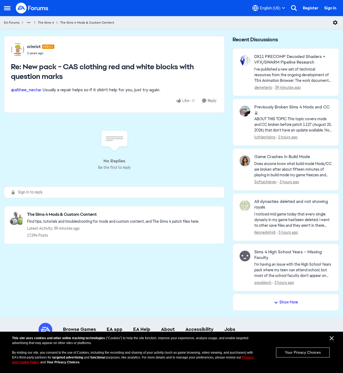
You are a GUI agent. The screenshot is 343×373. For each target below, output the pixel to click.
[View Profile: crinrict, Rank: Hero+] (17, 49)
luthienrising (264, 137)
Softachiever (265, 182)
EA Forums (12, 22)
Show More (288, 302)
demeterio (263, 87)
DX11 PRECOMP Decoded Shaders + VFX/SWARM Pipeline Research (289, 59)
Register (310, 8)
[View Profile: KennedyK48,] (245, 205)
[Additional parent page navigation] (28, 22)
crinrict (34, 46)
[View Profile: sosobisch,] (245, 256)
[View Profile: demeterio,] (245, 60)
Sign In (330, 8)
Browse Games (79, 329)
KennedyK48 (264, 232)
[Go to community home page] (32, 8)
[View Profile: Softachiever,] (245, 160)
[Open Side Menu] (7, 8)
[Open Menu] (335, 22)
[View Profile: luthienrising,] (245, 111)
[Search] (294, 8)
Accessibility (199, 329)
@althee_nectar (26, 90)
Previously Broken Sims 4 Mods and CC (292, 107)
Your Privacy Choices (303, 352)
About (168, 329)
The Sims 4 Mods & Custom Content (87, 22)
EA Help (141, 329)
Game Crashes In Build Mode (282, 156)
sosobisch (262, 282)
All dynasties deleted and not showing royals (291, 204)
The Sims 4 (46, 22)
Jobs (229, 329)
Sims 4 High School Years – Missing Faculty (288, 254)
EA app (114, 329)
